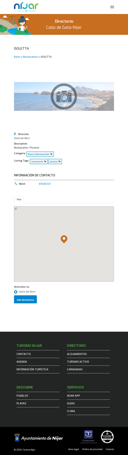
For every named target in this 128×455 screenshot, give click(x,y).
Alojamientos (77, 354)
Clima (71, 411)
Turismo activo (78, 362)
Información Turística (32, 369)
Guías (71, 403)
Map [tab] (19, 199)
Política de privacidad (92, 449)
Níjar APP (73, 396)
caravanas (74, 369)
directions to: (22, 286)
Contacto (23, 354)
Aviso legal (73, 449)
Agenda (21, 362)
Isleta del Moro (27, 291)
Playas (21, 403)
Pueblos (22, 396)
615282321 (45, 184)
